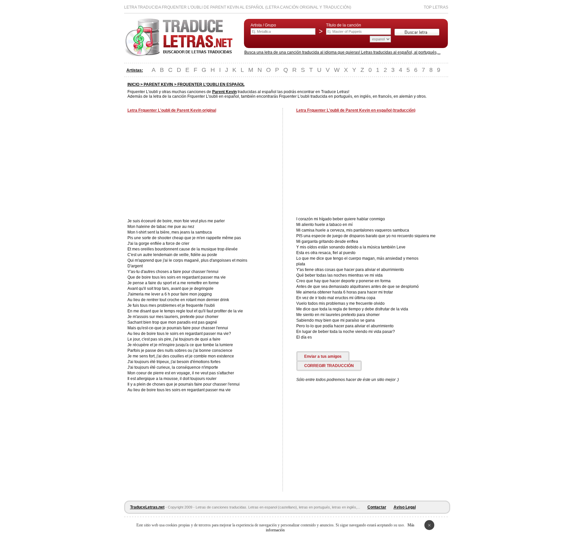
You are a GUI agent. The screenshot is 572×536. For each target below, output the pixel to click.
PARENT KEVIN (158, 84)
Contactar (376, 507)
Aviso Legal (405, 507)
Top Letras (436, 7)
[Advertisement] (183, 166)
